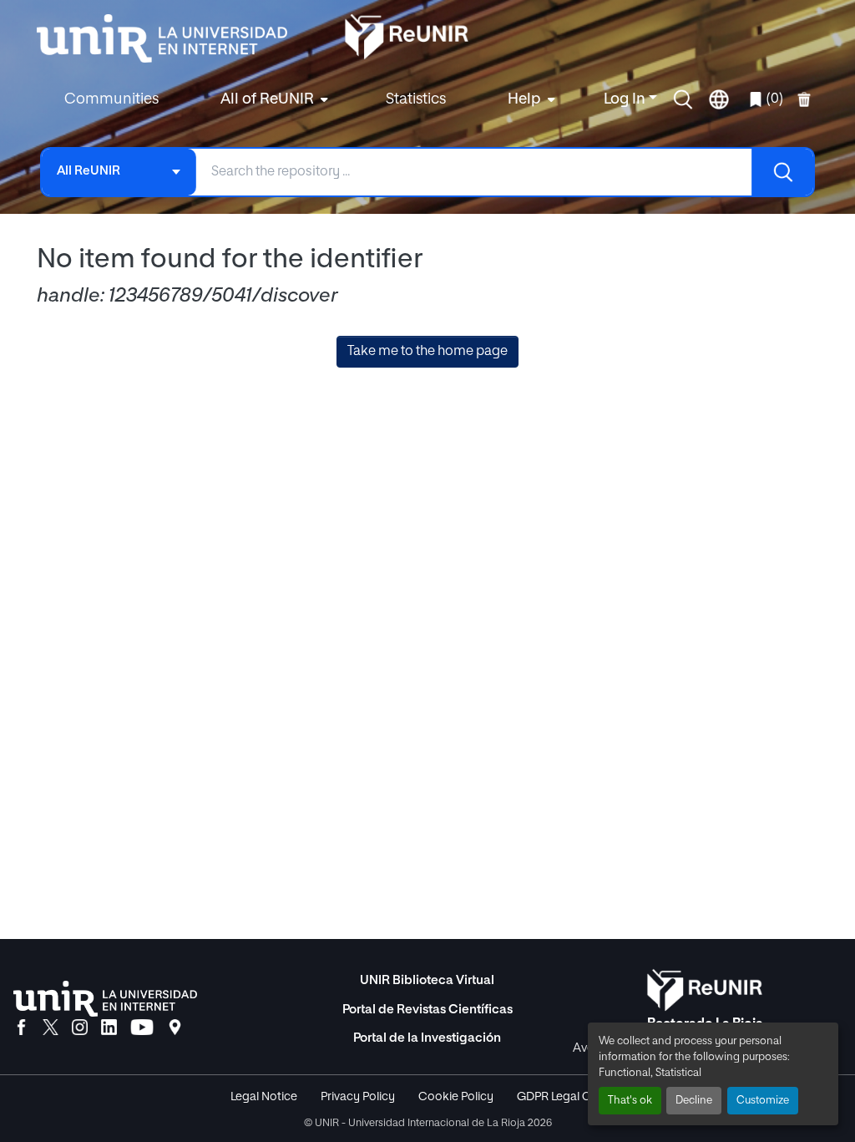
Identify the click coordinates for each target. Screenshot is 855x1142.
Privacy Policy (358, 1097)
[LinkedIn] (109, 1028)
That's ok (630, 1100)
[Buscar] (782, 172)
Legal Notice (263, 1097)
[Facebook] (21, 1028)
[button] (683, 99)
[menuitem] (272, 100)
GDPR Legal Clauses (571, 1097)
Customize (762, 1100)
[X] (50, 1028)
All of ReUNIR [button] (267, 99)
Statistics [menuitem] (416, 99)
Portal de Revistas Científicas (427, 1009)
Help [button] (524, 99)
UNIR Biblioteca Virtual (427, 980)
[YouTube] (142, 1028)
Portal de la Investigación (427, 1038)
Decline (693, 1100)
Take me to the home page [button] (427, 351)
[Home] (170, 38)
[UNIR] (105, 999)
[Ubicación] (175, 1028)
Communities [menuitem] (111, 99)
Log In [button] (626, 99)
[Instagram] (80, 1028)
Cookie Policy (455, 1097)
